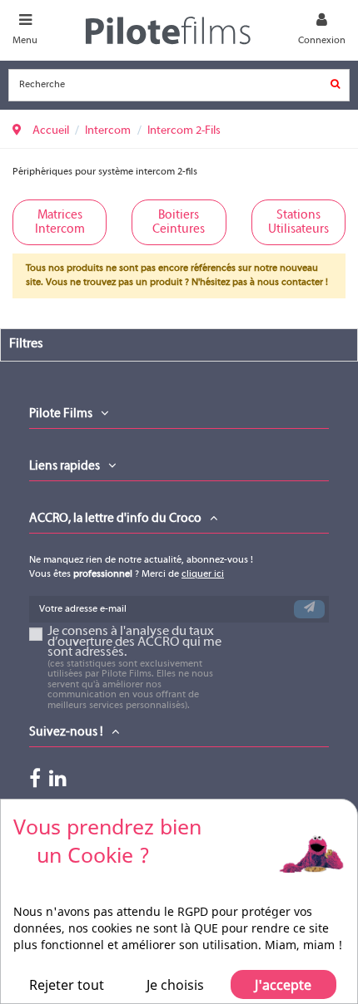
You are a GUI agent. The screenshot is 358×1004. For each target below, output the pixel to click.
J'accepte (283, 985)
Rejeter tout (66, 985)
